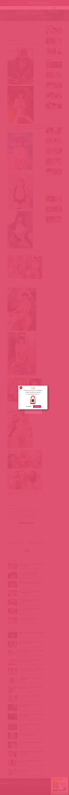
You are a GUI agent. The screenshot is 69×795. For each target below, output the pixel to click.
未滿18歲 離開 (28, 406)
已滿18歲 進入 (37, 406)
